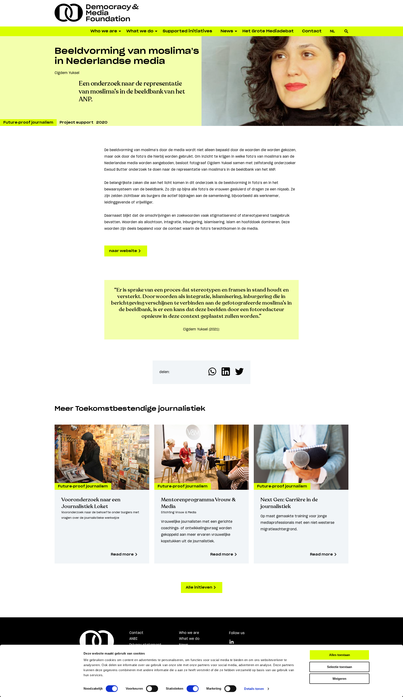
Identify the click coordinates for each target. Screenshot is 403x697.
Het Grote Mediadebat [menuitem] (268, 31)
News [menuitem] (227, 31)
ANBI (133, 638)
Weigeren (339, 678)
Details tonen (254, 688)
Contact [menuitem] (312, 31)
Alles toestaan (339, 655)
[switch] (152, 688)
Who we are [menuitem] (103, 31)
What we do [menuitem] (139, 31)
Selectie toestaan (339, 667)
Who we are (189, 633)
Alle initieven (199, 587)
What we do (189, 638)
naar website (123, 251)
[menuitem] (332, 31)
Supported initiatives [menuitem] (187, 31)
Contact (136, 633)
